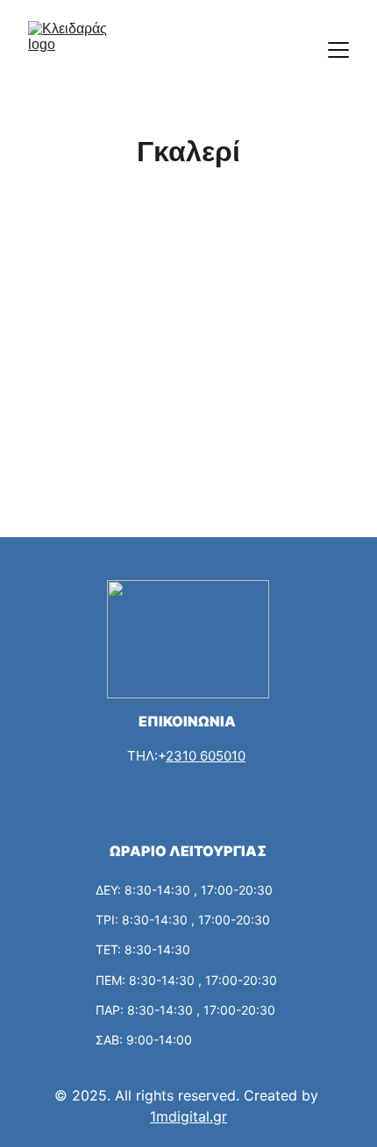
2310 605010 (205, 755)
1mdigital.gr (188, 1116)
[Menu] (338, 50)
